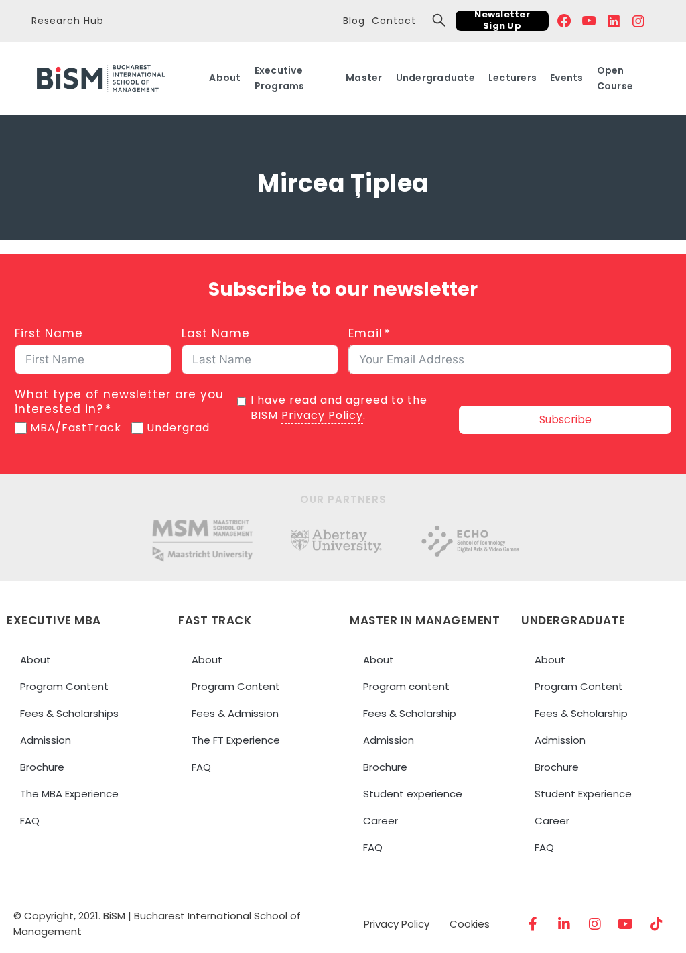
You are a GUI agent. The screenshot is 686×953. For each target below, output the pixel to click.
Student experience (412, 794)
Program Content (64, 686)
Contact (394, 20)
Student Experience (583, 794)
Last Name (216, 334)
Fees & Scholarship (409, 713)
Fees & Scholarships (69, 713)
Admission (45, 740)
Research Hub (67, 20)
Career (380, 821)
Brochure (42, 767)
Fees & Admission (235, 713)
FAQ (30, 821)
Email (365, 334)
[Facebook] (564, 20)
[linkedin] (614, 20)
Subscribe (565, 419)
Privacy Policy (322, 415)
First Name (49, 334)
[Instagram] (594, 924)
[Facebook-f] (533, 924)
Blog (354, 20)
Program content (406, 686)
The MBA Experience (69, 794)
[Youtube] (625, 924)
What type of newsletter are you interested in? (119, 402)
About (35, 660)
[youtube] (589, 20)
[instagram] (638, 20)
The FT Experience (236, 740)
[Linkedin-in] (564, 924)
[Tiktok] (656, 924)
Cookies (470, 924)
